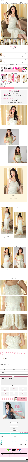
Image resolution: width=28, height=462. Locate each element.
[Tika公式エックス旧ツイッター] (6, 399)
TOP (0, 3)
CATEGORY (21, 2)
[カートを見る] (27, 0)
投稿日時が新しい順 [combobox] (3, 364)
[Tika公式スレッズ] (4, 399)
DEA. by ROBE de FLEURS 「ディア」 (10, 3)
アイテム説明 (7, 88)
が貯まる (14, 395)
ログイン (14, 426)
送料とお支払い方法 (12, 452)
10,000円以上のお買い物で (5, 390)
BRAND (7, 2)
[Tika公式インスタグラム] (2, 399)
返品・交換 (2, 454)
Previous (1, 21)
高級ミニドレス (26, 353)
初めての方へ (2, 452)
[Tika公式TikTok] (11, 399)
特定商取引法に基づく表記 (12, 454)
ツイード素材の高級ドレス (17, 353)
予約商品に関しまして (5, 369)
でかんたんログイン (23, 395)
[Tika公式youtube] (13, 399)
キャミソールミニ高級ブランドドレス (11, 353)
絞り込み (9, 364)
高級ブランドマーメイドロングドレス (4, 353)
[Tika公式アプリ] (20, 399)
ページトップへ (27, 459)
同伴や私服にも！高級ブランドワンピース (9, 352)
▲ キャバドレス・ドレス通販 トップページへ (23, 432)
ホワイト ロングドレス (3, 354)
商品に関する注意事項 (14, 369)
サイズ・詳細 (21, 88)
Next (27, 21)
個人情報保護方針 (20, 454)
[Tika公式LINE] (9, 399)
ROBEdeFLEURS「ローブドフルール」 (4, 3)
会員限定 (23, 390)
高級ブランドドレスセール (3, 352)
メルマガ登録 (13, 430)
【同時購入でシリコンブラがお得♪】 (14, 64)
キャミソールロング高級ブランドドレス (17, 352)
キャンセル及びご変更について (23, 369)
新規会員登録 (20, 452)
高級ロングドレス (22, 353)
